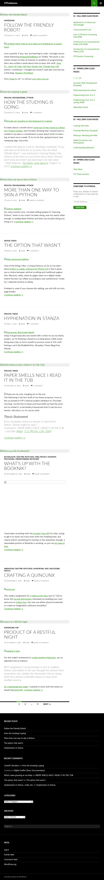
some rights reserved (40, 79)
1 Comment (37, 112)
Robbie (12, 79)
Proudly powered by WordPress (15, 877)
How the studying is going (15, 733)
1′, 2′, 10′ (77, 78)
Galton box (21, 602)
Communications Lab (82, 30)
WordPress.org (10, 864)
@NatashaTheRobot (28, 57)
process (8, 98)
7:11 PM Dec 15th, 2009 (37, 431)
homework (9, 20)
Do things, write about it (35, 163)
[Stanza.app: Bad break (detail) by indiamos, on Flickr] (19, 332)
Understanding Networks (27, 459)
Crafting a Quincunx (29, 575)
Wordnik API (17, 690)
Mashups (52, 457)
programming (19, 98)
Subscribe (79, 207)
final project (41, 457)
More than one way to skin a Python (19, 738)
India (26, 35)
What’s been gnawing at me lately (18, 775)
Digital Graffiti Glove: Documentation (29, 771)
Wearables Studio (80, 107)
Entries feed (9, 855)
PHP (17, 628)
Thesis (14, 241)
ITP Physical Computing (83, 56)
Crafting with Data (25, 457)
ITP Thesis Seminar (81, 174)
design (7, 241)
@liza (19, 431)
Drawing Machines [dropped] (85, 131)
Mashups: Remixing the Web (85, 136)
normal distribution (23, 599)
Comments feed (10, 860)
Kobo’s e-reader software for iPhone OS (29, 269)
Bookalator (9, 457)
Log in (6, 850)
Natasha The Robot (24, 73)
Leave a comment (40, 35)
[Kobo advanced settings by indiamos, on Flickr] (16, 259)
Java (47, 569)
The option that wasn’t (32, 245)
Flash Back (77, 169)
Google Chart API (41, 533)
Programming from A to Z (84, 95)
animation (9, 569)
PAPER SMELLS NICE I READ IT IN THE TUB (54, 775)
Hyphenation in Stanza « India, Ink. (18, 785)
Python (29, 98)
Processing (9, 459)
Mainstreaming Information (84, 90)
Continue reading (21, 166)
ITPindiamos (10, 3)
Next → (47, 704)
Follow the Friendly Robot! (15, 729)
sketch (7, 571)
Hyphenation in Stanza (31, 318)
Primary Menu (101, 3)
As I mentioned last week (16, 687)
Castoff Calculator (11, 766)
